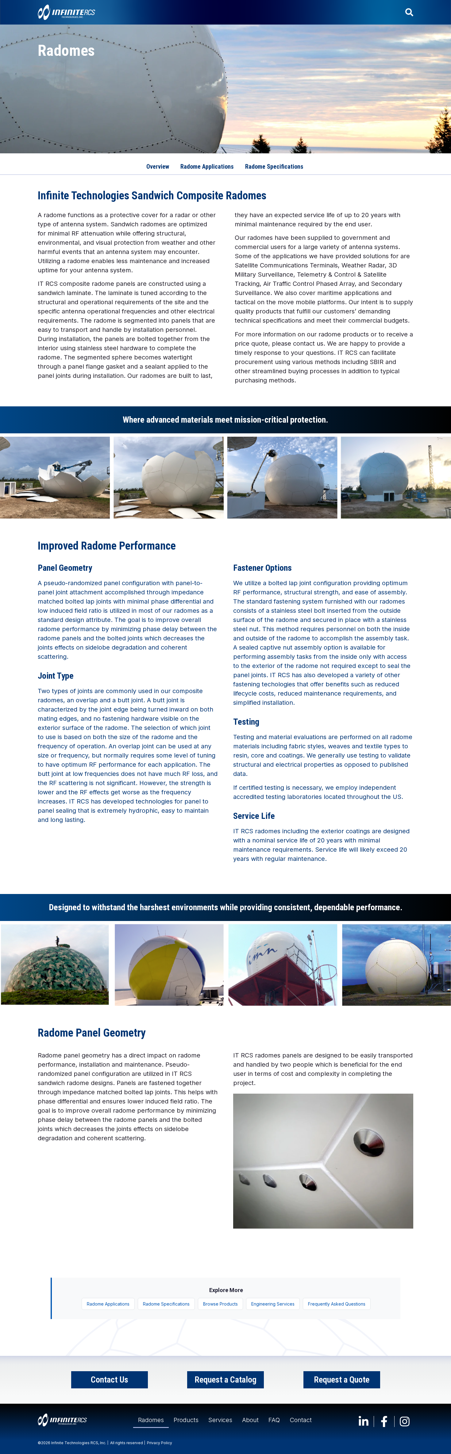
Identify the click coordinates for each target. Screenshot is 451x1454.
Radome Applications (108, 1303)
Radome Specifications (166, 1303)
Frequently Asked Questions (336, 1303)
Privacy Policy (159, 1443)
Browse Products (220, 1303)
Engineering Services (273, 1303)
